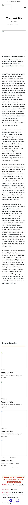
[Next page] (18, 467)
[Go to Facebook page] (11, 500)
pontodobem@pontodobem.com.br (15, 484)
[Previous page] (10, 467)
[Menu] (25, 7)
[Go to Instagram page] (17, 500)
